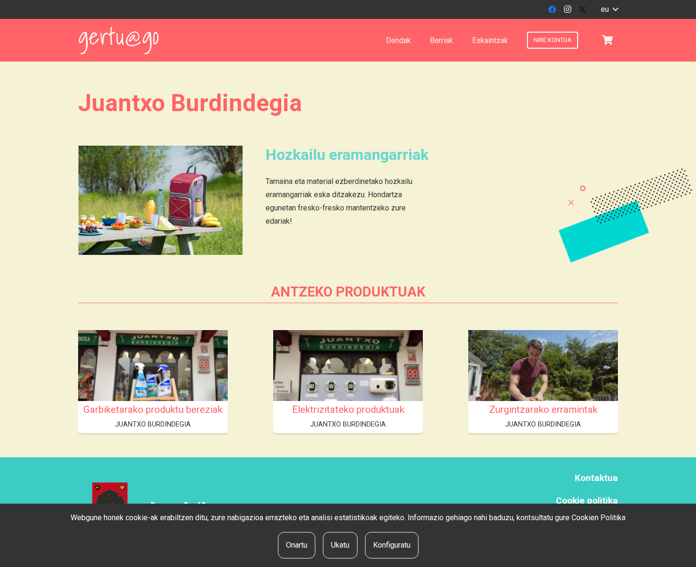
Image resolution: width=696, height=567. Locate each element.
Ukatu (340, 545)
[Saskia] (607, 40)
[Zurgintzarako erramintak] (543, 386)
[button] (609, 9)
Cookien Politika (598, 517)
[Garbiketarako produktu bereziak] (153, 386)
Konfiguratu (391, 545)
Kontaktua (596, 477)
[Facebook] (552, 9)
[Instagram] (567, 9)
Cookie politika (587, 500)
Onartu (296, 545)
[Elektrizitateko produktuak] (348, 386)
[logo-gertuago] (118, 40)
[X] (582, 9)
